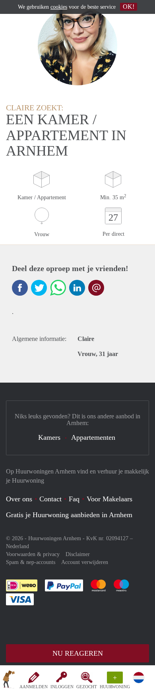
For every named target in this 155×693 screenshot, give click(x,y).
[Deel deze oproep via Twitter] (39, 288)
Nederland (17, 546)
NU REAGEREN (77, 653)
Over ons (19, 499)
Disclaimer (78, 554)
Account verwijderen (84, 562)
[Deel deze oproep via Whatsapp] (58, 288)
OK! (128, 6)
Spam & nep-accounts (30, 562)
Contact (50, 499)
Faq (74, 499)
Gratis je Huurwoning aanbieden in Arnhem (69, 515)
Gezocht (86, 686)
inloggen (62, 686)
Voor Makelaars (109, 499)
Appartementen (93, 437)
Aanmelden (33, 686)
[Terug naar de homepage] (9, 681)
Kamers (49, 437)
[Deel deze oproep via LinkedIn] (77, 288)
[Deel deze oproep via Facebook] (20, 288)
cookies (58, 7)
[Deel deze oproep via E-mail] (96, 288)
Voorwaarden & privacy (33, 554)
